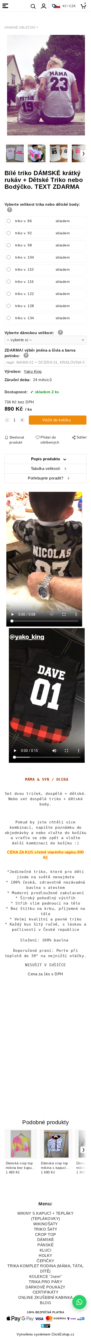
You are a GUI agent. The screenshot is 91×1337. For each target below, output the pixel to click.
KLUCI (46, 1250)
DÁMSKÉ (45, 1240)
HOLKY (45, 1256)
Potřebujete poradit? (45, 478)
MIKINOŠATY (45, 1224)
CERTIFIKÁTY (46, 1292)
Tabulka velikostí (45, 469)
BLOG (45, 1303)
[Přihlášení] (44, 6)
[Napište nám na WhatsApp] (79, 1302)
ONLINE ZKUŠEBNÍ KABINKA (45, 1298)
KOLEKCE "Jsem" (45, 1277)
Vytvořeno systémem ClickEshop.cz (45, 1334)
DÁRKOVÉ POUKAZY (45, 1287)
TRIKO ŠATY (45, 1229)
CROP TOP (45, 1235)
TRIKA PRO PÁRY (45, 1282)
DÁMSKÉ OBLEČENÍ (20, 27)
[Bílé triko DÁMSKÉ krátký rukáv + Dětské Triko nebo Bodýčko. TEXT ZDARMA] (46, 85)
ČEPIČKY (45, 1261)
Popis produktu (45, 459)
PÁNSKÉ (45, 1245)
